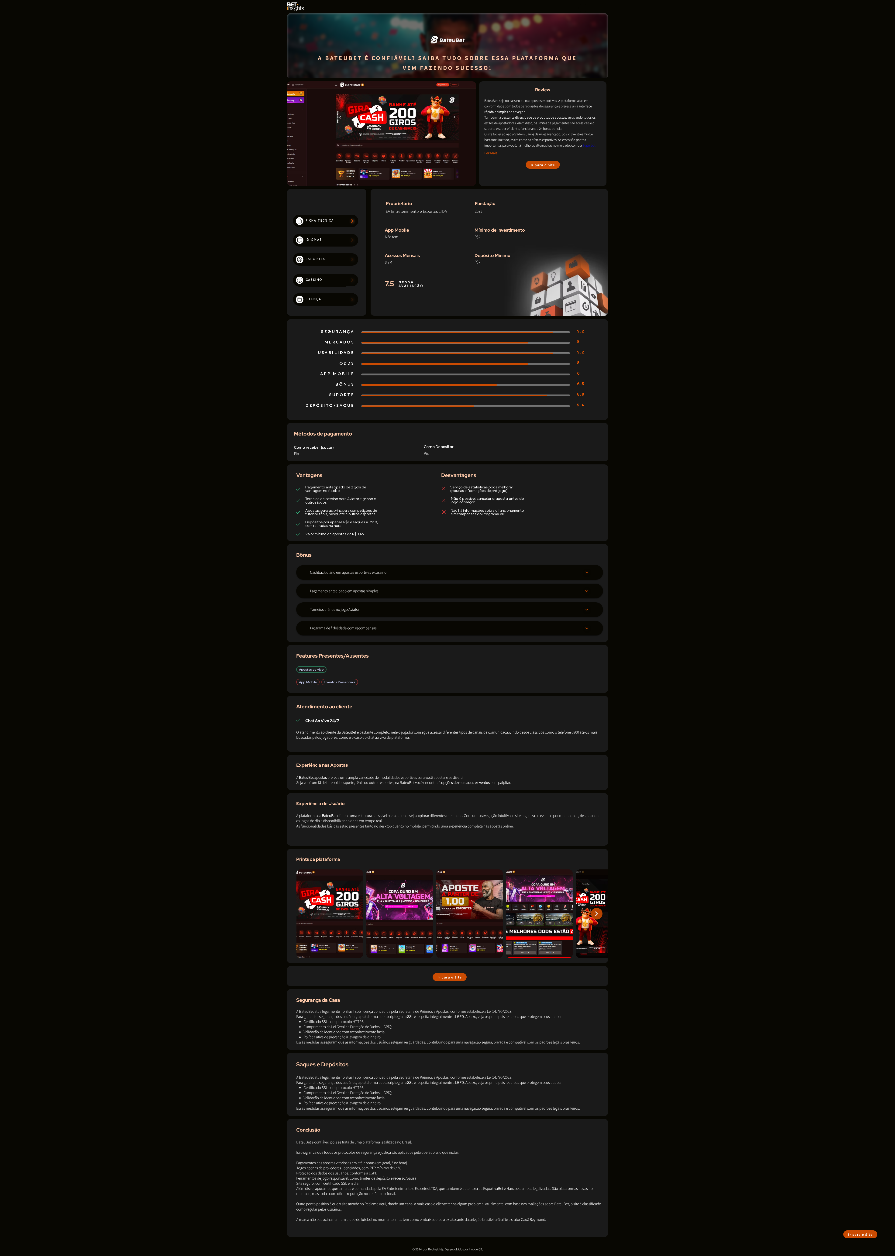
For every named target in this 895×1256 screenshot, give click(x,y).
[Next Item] (596, 914)
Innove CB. (476, 1249)
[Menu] (582, 8)
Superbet (589, 145)
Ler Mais (490, 153)
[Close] (586, 572)
